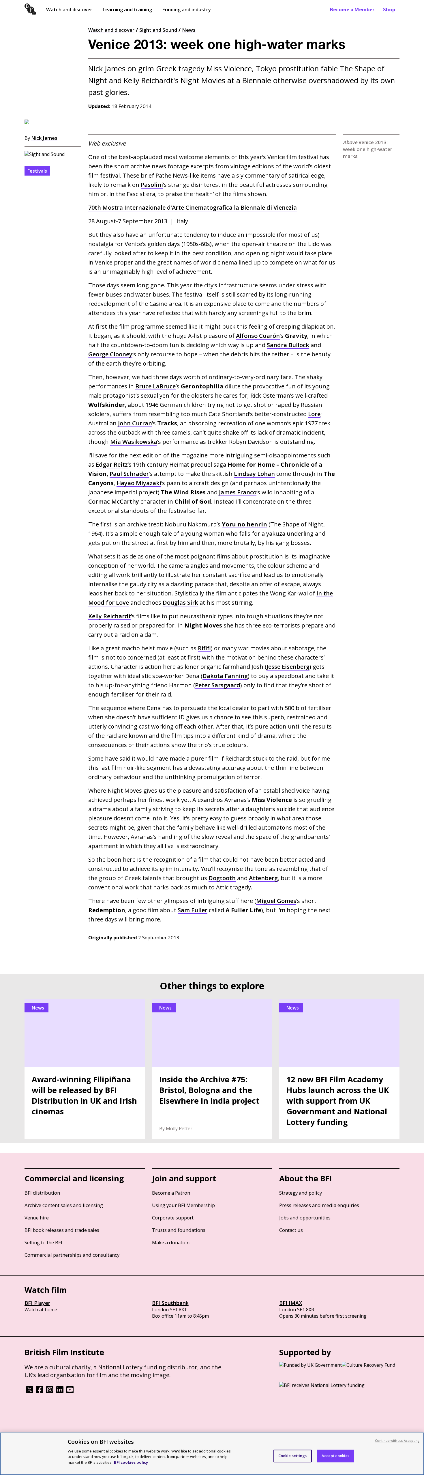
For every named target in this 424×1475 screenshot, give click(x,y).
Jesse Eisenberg (288, 667)
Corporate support (173, 1217)
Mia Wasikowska (133, 442)
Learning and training (127, 9)
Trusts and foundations (178, 1230)
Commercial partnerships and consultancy (72, 1254)
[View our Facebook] (40, 1391)
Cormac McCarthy (113, 501)
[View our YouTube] (70, 1391)
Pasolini (152, 185)
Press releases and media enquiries (319, 1205)
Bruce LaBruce (155, 386)
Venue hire (37, 1217)
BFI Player (37, 1302)
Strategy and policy (300, 1192)
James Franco (237, 492)
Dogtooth (222, 878)
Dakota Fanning (225, 676)
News (189, 30)
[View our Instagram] (50, 1391)
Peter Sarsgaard (217, 685)
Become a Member (352, 9)
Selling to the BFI (43, 1242)
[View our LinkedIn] (60, 1391)
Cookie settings (292, 1455)
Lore (314, 414)
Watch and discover (69, 9)
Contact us (291, 1230)
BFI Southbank (170, 1302)
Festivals (37, 171)
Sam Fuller (192, 910)
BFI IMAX (290, 1302)
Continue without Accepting (397, 1440)
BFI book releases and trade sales (62, 1230)
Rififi (204, 648)
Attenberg (263, 878)
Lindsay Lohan (254, 474)
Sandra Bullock (288, 345)
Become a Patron (171, 1192)
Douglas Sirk (180, 602)
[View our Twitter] (30, 1391)
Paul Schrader (129, 474)
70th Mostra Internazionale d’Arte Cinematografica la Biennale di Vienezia (192, 207)
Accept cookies (336, 1455)
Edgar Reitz (112, 464)
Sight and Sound (158, 30)
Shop (389, 9)
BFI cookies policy (131, 1462)
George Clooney (110, 354)
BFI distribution (42, 1192)
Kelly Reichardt (109, 616)
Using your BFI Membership (183, 1205)
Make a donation (171, 1242)
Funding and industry (186, 9)
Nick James (44, 138)
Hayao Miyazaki (139, 483)
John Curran (135, 423)
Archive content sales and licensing (64, 1205)
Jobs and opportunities (305, 1217)
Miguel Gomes (276, 901)
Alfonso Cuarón (258, 336)
